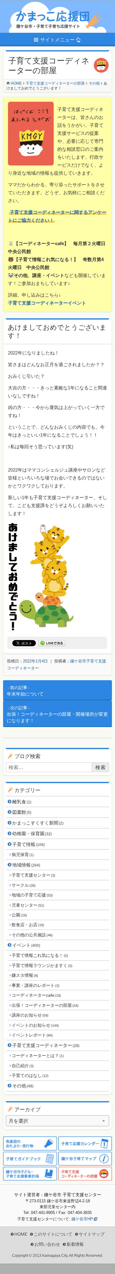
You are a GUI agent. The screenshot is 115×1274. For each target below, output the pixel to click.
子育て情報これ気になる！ (40, 955)
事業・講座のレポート (35, 985)
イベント (26, 945)
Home (16, 83)
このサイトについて (53, 1234)
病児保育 (22, 854)
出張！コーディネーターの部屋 (45, 1005)
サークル (23, 885)
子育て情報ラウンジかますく (42, 965)
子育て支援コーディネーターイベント (47, 302)
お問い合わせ (47, 1244)
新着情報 (75, 1244)
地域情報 (26, 864)
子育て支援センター (33, 875)
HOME (20, 1234)
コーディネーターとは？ (37, 1055)
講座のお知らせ (30, 1015)
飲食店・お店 (28, 924)
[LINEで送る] (51, 643)
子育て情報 (28, 844)
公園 (19, 914)
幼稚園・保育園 (32, 833)
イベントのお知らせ (35, 1025)
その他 (22, 1085)
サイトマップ (92, 1234)
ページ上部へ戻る (106, 1265)
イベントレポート (32, 1035)
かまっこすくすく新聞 (37, 822)
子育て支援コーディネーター (45, 1045)
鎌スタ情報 (25, 975)
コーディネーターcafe (36, 995)
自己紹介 (22, 1065)
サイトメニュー (57, 39)
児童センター (28, 905)
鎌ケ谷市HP (82, 1219)
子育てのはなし (30, 1075)
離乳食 (21, 801)
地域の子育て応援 (32, 895)
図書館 (21, 812)
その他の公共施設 (32, 934)
